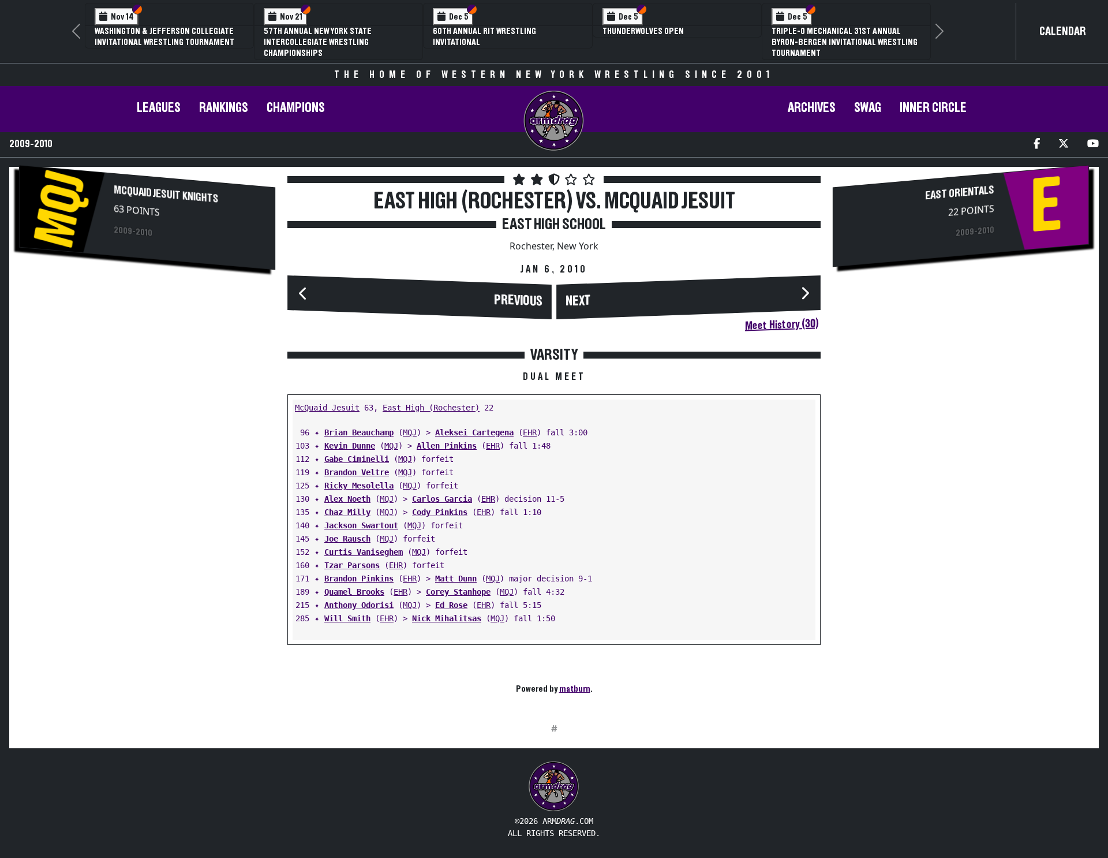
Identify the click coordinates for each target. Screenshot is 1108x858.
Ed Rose (451, 605)
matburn (574, 688)
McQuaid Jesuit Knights (166, 194)
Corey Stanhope (458, 591)
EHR (530, 432)
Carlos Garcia (442, 498)
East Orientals (959, 193)
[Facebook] (1036, 144)
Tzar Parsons (352, 565)
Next (578, 300)
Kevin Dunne (349, 445)
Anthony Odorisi (359, 605)
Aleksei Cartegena (474, 432)
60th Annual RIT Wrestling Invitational (484, 37)
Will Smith (347, 618)
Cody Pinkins (439, 512)
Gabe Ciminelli (356, 459)
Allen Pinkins (447, 445)
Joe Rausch (347, 538)
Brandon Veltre (356, 472)
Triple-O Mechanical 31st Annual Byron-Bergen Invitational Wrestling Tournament (845, 42)
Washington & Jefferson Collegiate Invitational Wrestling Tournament (164, 37)
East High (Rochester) (431, 407)
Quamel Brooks (354, 591)
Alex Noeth (347, 498)
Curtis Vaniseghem (363, 552)
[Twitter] (1063, 144)
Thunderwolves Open (643, 31)
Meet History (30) (781, 324)
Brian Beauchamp (359, 432)
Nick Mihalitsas (446, 618)
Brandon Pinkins (359, 578)
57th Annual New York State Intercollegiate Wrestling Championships (318, 42)
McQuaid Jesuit (327, 407)
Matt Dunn (456, 578)
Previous (518, 300)
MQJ (410, 432)
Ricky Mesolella (359, 485)
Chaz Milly (347, 512)
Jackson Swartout (361, 525)
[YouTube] (1093, 144)
